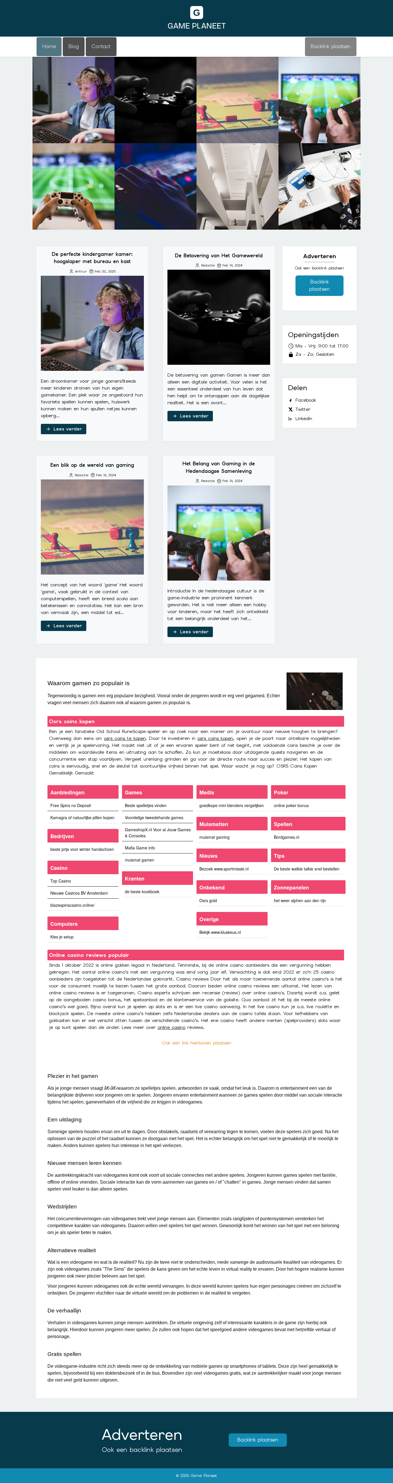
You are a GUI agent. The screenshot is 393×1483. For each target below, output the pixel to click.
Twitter (302, 409)
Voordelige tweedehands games (154, 817)
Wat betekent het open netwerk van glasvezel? (238, 186)
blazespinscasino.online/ (72, 905)
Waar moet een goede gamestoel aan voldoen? (156, 186)
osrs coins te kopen (125, 738)
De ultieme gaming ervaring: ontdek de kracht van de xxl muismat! (319, 186)
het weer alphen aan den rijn (300, 900)
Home (49, 46)
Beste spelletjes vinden (146, 805)
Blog (73, 46)
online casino (171, 1027)
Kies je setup (62, 937)
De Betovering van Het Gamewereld (155, 100)
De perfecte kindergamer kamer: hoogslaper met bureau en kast (73, 99)
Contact (101, 46)
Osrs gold (208, 900)
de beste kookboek (142, 891)
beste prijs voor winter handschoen (82, 849)
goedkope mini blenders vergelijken (231, 805)
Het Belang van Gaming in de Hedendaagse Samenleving (319, 99)
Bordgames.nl (286, 837)
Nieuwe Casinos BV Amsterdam (79, 893)
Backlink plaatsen (319, 285)
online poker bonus (291, 805)
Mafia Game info (140, 848)
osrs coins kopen (215, 738)
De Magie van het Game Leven (73, 186)
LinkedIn (303, 418)
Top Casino (60, 881)
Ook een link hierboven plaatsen (196, 1043)
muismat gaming (214, 837)
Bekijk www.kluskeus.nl (220, 932)
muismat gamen (139, 860)
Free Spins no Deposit (70, 805)
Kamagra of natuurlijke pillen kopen (82, 817)
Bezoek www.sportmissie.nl (224, 869)
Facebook (305, 400)
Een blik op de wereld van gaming (237, 100)
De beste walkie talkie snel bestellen (306, 869)
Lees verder (68, 429)
